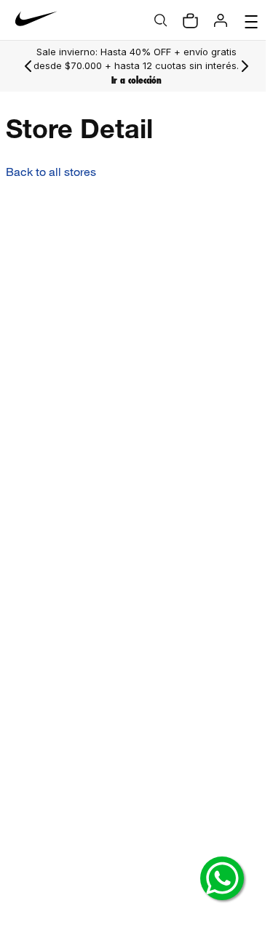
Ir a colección (133, 87)
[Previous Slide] (28, 66)
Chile (43, 711)
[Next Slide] (237, 66)
